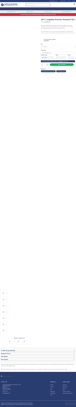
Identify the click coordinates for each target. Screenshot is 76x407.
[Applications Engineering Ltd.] (13, 4)
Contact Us (65, 384)
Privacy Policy (30, 403)
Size (42, 44)
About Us (64, 388)
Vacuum (51, 386)
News (69, 1)
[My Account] (71, 4)
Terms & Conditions (66, 391)
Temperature (52, 391)
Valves (51, 394)
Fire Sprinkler (52, 393)
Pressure (51, 384)
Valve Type (43, 50)
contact (61, 61)
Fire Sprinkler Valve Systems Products (48, 71)
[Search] (48, 4)
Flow (51, 389)
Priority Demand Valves (61, 71)
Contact (73, 1)
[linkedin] (4, 1)
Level (51, 388)
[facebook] (1, 1)
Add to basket (62, 64)
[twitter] (6, 1)
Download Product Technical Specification (49, 40)
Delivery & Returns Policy (67, 393)
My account (65, 386)
